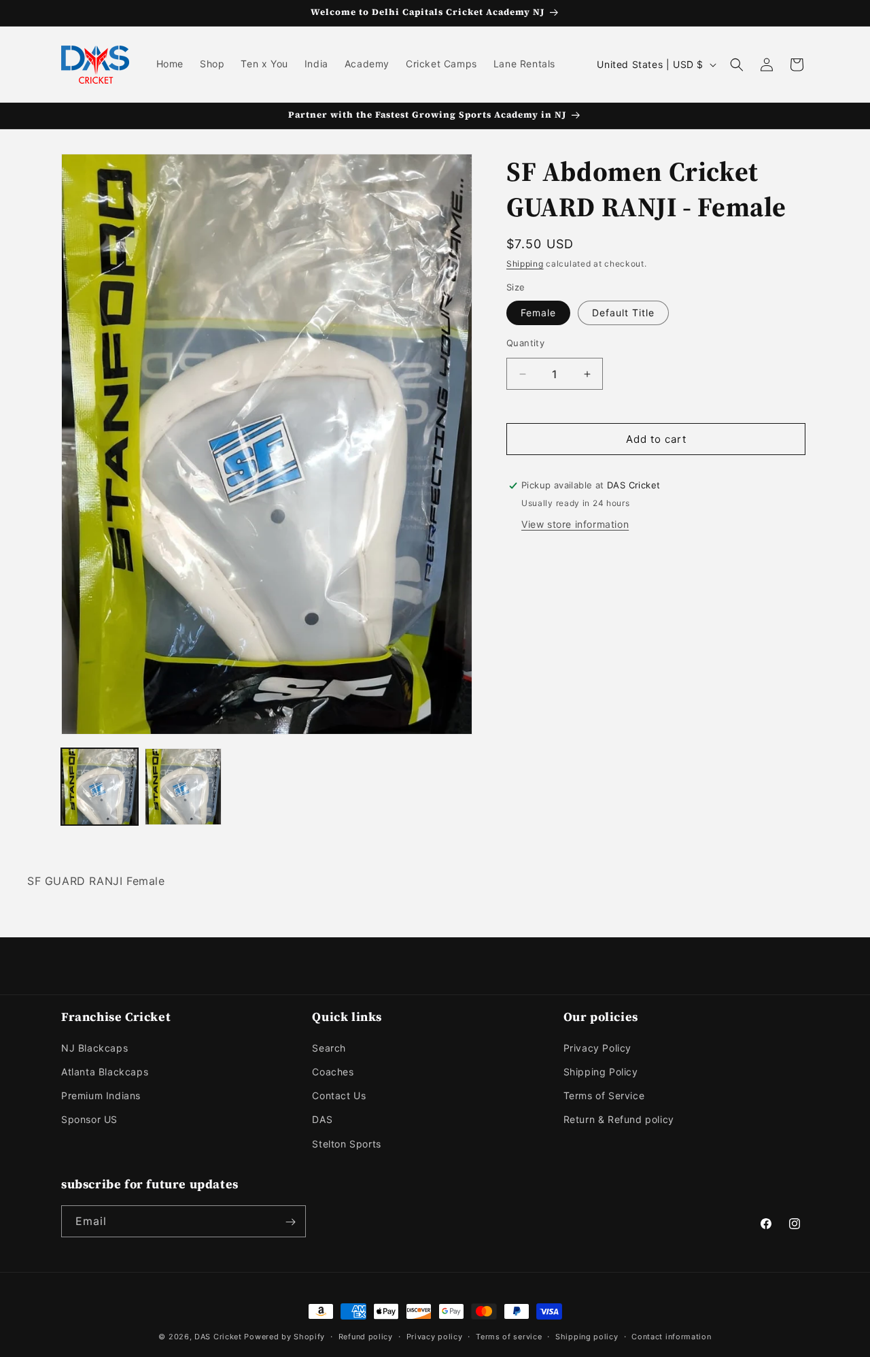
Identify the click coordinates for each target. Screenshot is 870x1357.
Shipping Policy (600, 1071)
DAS (322, 1120)
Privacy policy (434, 1336)
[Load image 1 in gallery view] (99, 786)
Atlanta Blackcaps (104, 1071)
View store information (575, 524)
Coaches (332, 1071)
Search (329, 1048)
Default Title (623, 312)
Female (538, 312)
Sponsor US (89, 1120)
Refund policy (365, 1336)
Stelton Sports (346, 1144)
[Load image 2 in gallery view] (183, 786)
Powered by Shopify (284, 1336)
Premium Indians (101, 1096)
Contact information (671, 1336)
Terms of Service (604, 1096)
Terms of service (509, 1336)
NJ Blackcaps (94, 1048)
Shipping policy (587, 1336)
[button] (737, 65)
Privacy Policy (597, 1048)
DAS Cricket (218, 1336)
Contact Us (339, 1096)
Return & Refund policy (618, 1120)
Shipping (525, 263)
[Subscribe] (290, 1222)
